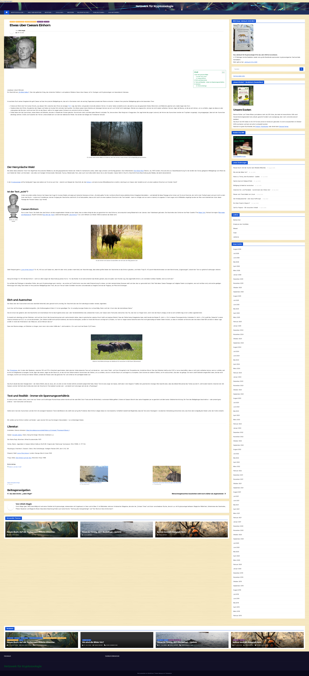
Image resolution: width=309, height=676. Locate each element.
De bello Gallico (17, 435)
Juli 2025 (236, 300)
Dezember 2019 (238, 573)
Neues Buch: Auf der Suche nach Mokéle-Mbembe (31, 532)
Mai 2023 (236, 411)
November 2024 (238, 334)
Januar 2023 (237, 428)
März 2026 (236, 270)
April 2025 (236, 313)
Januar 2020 (237, 568)
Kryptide (48, 12)
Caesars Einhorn (202, 78)
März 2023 (236, 419)
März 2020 (236, 560)
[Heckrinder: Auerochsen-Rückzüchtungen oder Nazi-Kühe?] (188, 474)
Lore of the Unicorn (27, 269)
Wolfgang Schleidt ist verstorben (243, 185)
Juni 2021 (236, 500)
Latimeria (236, 237)
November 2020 (238, 530)
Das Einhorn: (73, 215)
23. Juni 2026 (238, 645)
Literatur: (198, 84)
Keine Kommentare (41, 645)
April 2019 (236, 607)
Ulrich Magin (21, 30)
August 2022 (237, 449)
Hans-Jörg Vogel (13, 534)
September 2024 (238, 343)
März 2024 (236, 368)
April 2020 (236, 556)
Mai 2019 (236, 603)
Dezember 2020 (238, 526)
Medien (21, 640)
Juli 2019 (236, 594)
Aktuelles (17, 638)
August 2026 (237, 249)
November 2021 (238, 479)
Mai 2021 (236, 505)
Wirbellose (235, 640)
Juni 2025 (236, 304)
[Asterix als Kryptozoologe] (42, 474)
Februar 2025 (237, 321)
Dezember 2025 (238, 279)
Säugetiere (40, 21)
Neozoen (70, 12)
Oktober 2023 (237, 390)
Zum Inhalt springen (6, 1)
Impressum (7, 656)
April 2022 (236, 462)
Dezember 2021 (238, 475)
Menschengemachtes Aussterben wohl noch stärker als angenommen (198, 494)
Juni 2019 (236, 598)
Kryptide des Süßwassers (50, 638)
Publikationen (98, 12)
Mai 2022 (236, 458)
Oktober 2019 (237, 581)
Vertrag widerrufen (239, 76)
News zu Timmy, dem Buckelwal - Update (246, 176)
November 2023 (238, 385)
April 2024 (236, 364)
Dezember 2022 (238, 432)
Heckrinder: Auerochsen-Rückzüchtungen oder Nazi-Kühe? (167, 482)
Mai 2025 (236, 309)
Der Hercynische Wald (201, 74)
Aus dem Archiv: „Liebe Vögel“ (21, 494)
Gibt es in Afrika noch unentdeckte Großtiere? (91, 482)
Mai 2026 (236, 262)
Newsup (161, 673)
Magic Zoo (202, 212)
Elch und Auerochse (201, 80)
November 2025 (238, 283)
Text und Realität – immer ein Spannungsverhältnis (209, 82)
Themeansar (168, 673)
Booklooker (264, 126)
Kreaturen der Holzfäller (241, 224)
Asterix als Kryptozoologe (13, 482)
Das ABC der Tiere (48, 215)
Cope (235, 233)
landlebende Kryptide (30, 21)
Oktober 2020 (237, 534)
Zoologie (59, 12)
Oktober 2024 (237, 338)
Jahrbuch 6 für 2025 (250, 62)
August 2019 (237, 590)
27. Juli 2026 (88, 645)
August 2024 (237, 347)
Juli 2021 (236, 496)
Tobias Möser (87, 534)
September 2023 (238, 394)
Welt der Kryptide (34, 12)
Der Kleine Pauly (139, 171)
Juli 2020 (236, 543)
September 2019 (238, 586)
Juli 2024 (236, 351)
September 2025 (238, 292)
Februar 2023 (237, 424)
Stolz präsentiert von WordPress (145, 673)
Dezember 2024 (238, 330)
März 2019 (236, 611)
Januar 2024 (237, 377)
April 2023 (236, 415)
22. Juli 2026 (163, 645)
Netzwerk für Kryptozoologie (154, 6)
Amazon (257, 126)
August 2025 (237, 296)
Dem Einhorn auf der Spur (23, 458)
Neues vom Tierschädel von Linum (244, 194)
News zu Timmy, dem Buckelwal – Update (101, 532)
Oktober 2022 (237, 441)
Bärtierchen (237, 220)
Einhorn (89, 182)
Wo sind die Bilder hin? (240, 172)
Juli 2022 (236, 453)
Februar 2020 (237, 564)
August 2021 (237, 492)
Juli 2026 (236, 253)
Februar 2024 (237, 373)
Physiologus (13, 370)
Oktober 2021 (237, 483)
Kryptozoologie (17, 12)
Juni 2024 (236, 355)
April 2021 (236, 509)
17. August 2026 (13, 645)
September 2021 (238, 488)
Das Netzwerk (113, 12)
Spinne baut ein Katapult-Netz (171, 532)
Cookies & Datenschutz (112, 656)
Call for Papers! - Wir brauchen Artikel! (245, 207)
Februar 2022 (237, 471)
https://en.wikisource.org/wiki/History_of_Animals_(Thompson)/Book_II (47, 430)
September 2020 (238, 539)
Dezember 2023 (238, 381)
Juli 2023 (236, 402)
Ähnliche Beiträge (202, 85)
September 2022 (238, 445)
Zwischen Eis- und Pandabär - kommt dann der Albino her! (251, 190)
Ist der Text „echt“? (202, 76)
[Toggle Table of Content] (222, 72)
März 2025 (236, 317)
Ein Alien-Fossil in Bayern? (241, 203)
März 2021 (236, 513)
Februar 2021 (237, 517)
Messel (235, 228)
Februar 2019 (237, 615)
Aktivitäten (10, 638)
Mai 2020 (236, 551)
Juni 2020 (236, 547)
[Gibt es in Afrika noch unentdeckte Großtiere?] (115, 474)
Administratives (87, 640)
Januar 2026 (237, 275)
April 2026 (236, 266)
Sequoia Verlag (283, 126)
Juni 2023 (236, 407)
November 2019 (238, 577)
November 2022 (238, 436)
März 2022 (236, 466)
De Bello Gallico (23, 92)
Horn (69, 106)
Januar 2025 (237, 326)
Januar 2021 (237, 522)
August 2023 (237, 398)
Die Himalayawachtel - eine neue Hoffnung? (247, 199)
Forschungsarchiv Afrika (35, 638)
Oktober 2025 (237, 287)
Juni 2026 (236, 258)
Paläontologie (83, 12)
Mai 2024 (236, 360)
